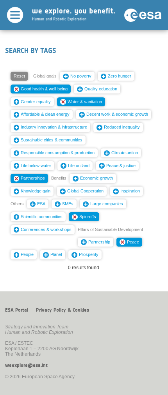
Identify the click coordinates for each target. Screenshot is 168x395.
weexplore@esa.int (26, 365)
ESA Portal (16, 310)
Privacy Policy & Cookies (62, 310)
